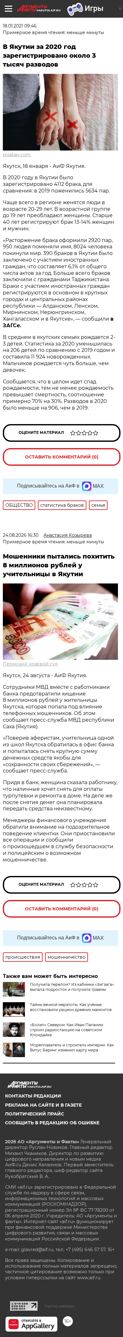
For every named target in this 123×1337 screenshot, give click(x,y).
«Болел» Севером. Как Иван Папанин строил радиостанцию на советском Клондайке (66, 1029)
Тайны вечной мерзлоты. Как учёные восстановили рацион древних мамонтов (71, 1007)
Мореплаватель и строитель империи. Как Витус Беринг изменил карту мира (72, 1047)
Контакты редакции (33, 1096)
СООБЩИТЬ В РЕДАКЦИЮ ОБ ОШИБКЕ (52, 1123)
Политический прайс (34, 1114)
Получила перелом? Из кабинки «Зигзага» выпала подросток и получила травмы (72, 987)
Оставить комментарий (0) (61, 457)
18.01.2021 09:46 (20, 26)
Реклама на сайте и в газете (43, 1105)
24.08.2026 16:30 (20, 535)
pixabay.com (17, 154)
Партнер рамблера (59, 1306)
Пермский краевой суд (30, 664)
